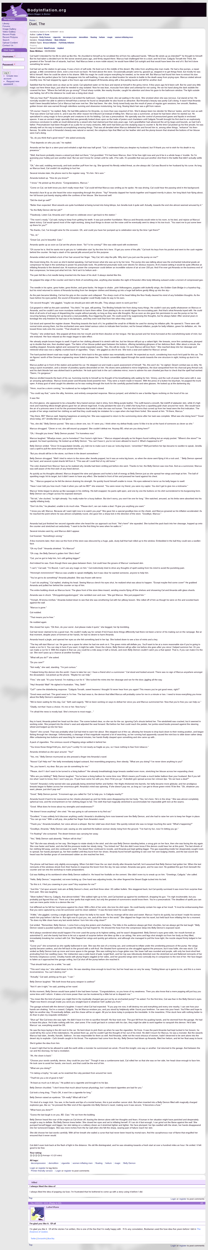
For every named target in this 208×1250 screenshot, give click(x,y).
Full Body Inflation (66, 43)
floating (93, 37)
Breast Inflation (49, 43)
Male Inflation (60, 40)
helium (102, 37)
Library (6, 23)
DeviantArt (41, 1238)
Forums (6, 26)
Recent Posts (9, 34)
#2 (202, 1178)
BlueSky (51, 1238)
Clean (40, 45)
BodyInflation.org (46, 10)
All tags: (34, 1160)
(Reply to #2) (55, 1203)
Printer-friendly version (42, 1170)
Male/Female (49, 48)
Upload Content (10, 42)
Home (32, 20)
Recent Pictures (10, 37)
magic (110, 37)
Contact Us (8, 45)
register (42, 1168)
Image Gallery (9, 29)
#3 (202, 1203)
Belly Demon (45, 37)
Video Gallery (9, 31)
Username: (9, 56)
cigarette (57, 37)
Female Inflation (45, 40)
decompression (70, 37)
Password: (9, 64)
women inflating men (124, 37)
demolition (83, 37)
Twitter (33, 1238)
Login (32, 1168)
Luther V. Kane (43, 34)
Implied (60, 48)
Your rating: (36, 1153)
